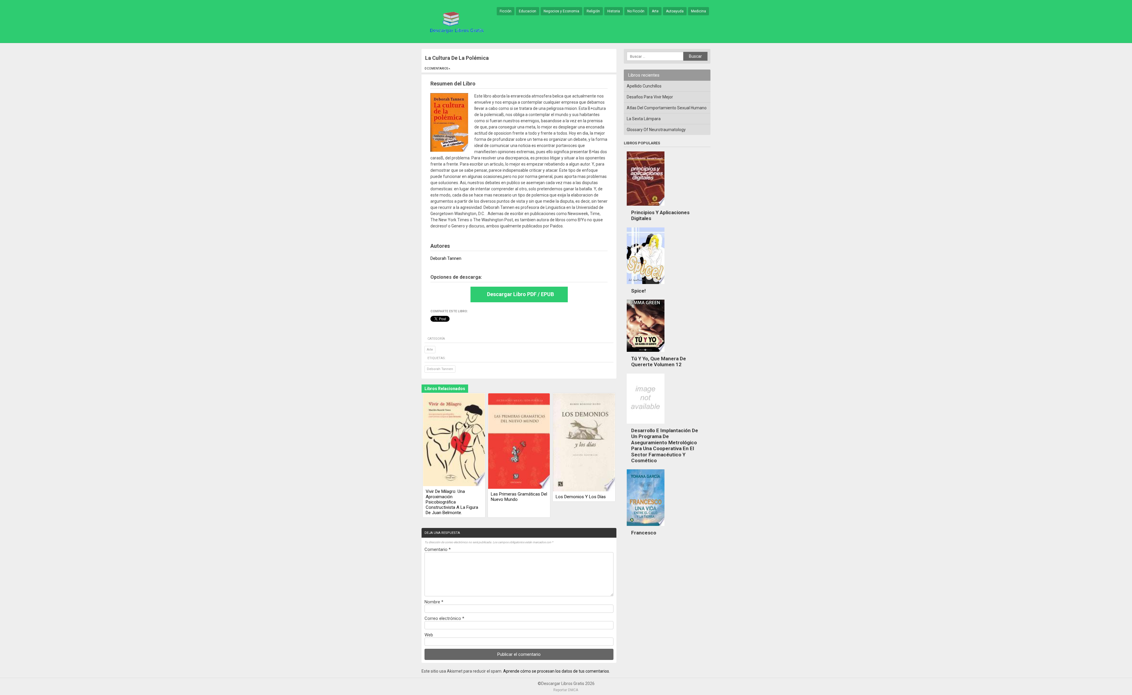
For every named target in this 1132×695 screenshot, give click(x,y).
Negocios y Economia (561, 11)
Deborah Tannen (440, 369)
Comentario (437, 549)
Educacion (527, 11)
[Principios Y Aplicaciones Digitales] (645, 207)
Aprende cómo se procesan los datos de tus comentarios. (556, 671)
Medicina (698, 11)
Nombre (433, 602)
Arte (655, 11)
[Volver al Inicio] (456, 22)
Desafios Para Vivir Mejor (650, 97)
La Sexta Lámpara (644, 118)
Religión (593, 11)
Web (428, 635)
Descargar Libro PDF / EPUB (520, 294)
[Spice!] (645, 285)
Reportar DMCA (565, 690)
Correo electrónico (444, 618)
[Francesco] (645, 527)
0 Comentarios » (437, 68)
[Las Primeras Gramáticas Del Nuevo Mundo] (519, 441)
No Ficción (635, 11)
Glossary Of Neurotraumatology (656, 129)
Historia (613, 11)
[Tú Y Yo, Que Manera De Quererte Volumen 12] (645, 353)
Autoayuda (675, 11)
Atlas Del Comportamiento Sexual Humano (667, 107)
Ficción (505, 11)
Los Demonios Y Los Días (581, 496)
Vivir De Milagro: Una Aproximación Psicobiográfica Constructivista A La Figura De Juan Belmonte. (452, 502)
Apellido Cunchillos (644, 86)
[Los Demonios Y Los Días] (584, 443)
